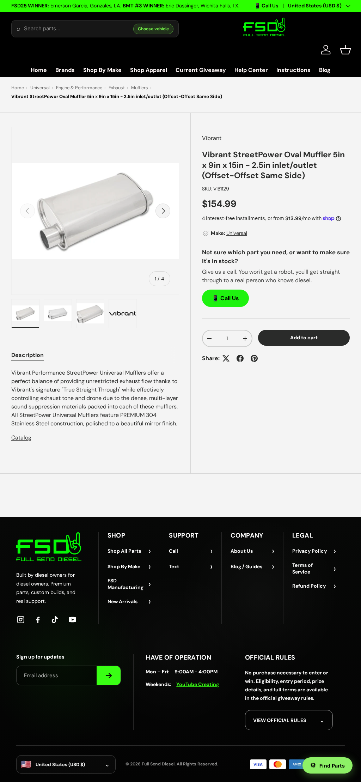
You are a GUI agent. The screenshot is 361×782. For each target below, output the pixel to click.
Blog (325, 70)
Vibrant (211, 138)
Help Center (251, 70)
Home (39, 70)
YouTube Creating (197, 684)
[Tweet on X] (226, 358)
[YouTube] (72, 619)
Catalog (21, 437)
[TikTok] (55, 619)
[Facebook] (37, 619)
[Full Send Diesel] (48, 546)
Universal (40, 88)
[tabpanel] (95, 405)
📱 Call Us (266, 5)
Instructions (293, 70)
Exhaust (117, 88)
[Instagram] (20, 619)
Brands (65, 70)
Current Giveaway (201, 70)
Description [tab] (27, 355)
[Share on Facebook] (240, 358)
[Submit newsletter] (109, 675)
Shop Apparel (148, 70)
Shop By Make (102, 70)
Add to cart (304, 337)
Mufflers (139, 88)
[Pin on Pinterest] (254, 358)
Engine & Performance (79, 88)
